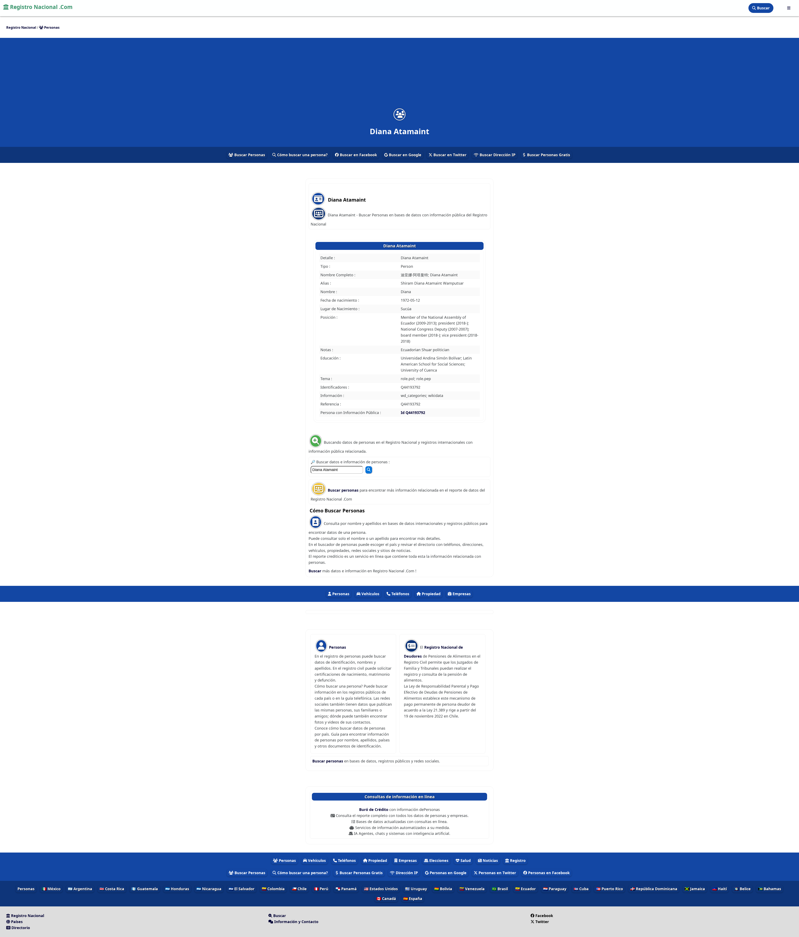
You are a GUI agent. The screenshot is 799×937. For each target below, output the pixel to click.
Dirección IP (406, 872)
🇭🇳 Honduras (177, 888)
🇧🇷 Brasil (500, 888)
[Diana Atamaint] (399, 114)
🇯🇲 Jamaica (695, 888)
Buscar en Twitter (449, 154)
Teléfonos (399, 593)
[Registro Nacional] (788, 8)
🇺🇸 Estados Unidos (381, 888)
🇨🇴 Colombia (273, 888)
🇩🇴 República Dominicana (653, 888)
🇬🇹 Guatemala (145, 888)
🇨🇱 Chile (299, 888)
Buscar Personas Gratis (548, 154)
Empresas (461, 593)
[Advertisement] (399, 76)
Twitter (542, 921)
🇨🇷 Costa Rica (111, 888)
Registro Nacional (27, 915)
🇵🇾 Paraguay (554, 888)
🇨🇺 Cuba (581, 888)
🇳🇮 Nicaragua (208, 888)
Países (16, 921)
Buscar (763, 7)
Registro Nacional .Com (41, 7)
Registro (517, 860)
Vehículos (369, 593)
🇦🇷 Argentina (80, 888)
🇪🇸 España (412, 898)
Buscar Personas (249, 154)
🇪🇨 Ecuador (525, 888)
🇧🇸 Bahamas (769, 888)
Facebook (544, 915)
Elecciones (438, 860)
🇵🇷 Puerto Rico (609, 888)
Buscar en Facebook (358, 154)
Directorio (20, 927)
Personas (340, 593)
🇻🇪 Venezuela (472, 888)
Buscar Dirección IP (497, 154)
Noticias (490, 860)
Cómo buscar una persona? (302, 154)
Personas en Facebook (548, 872)
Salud (465, 860)
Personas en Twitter (497, 872)
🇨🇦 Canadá (386, 898)
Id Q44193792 (413, 412)
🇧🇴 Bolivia (443, 888)
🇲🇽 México (51, 888)
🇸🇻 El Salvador (241, 888)
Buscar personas (344, 490)
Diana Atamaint (399, 246)
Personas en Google (447, 872)
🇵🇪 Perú (321, 888)
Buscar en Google (404, 154)
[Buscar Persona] (368, 469)
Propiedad (430, 593)
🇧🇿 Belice (742, 888)
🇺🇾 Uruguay (416, 888)
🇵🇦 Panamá (346, 888)
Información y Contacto (295, 921)
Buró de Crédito (374, 809)
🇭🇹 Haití (719, 888)
